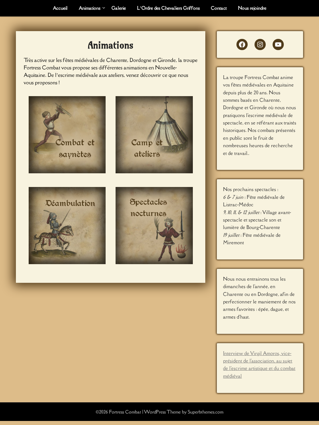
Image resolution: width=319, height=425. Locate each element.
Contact (219, 8)
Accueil (60, 8)
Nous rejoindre (252, 8)
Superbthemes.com (205, 412)
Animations (89, 8)
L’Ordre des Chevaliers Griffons (168, 8)
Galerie (119, 8)
